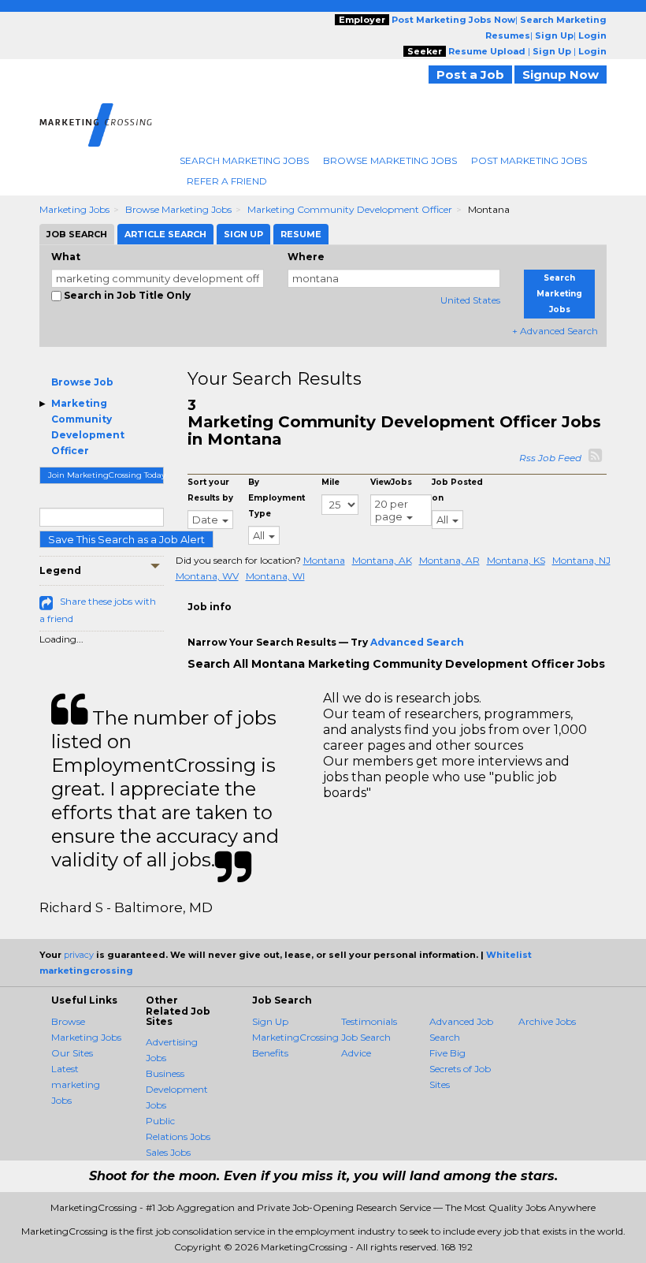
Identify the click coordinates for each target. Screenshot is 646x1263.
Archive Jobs (547, 1021)
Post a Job (470, 74)
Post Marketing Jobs (529, 160)
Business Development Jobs (177, 1089)
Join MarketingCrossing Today (106, 475)
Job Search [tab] (76, 234)
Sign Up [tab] (243, 234)
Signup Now (560, 74)
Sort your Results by (210, 490)
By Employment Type (276, 498)
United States (470, 300)
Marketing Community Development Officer (349, 209)
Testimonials (369, 1021)
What (65, 257)
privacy (79, 954)
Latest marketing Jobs (75, 1084)
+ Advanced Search (555, 331)
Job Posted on (457, 490)
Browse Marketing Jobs (390, 160)
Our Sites (72, 1053)
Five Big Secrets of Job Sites (460, 1068)
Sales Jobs (168, 1152)
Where (306, 257)
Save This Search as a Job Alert (126, 539)
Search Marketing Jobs (244, 160)
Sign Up (270, 1021)
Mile (330, 482)
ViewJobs (391, 482)
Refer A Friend (227, 181)
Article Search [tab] (165, 234)
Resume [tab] (300, 234)
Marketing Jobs (74, 209)
